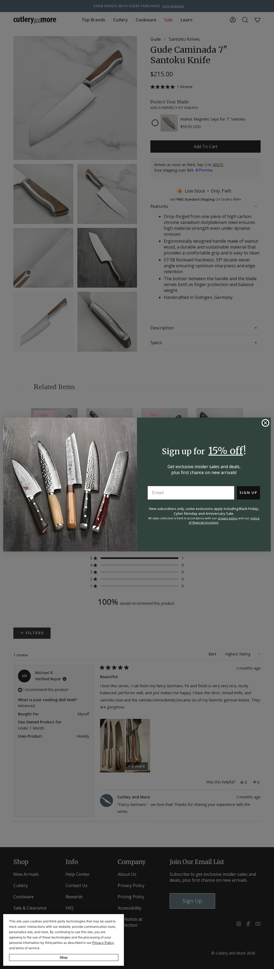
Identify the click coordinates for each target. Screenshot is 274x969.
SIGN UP (248, 492)
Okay (64, 957)
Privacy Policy (103, 943)
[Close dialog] (265, 423)
